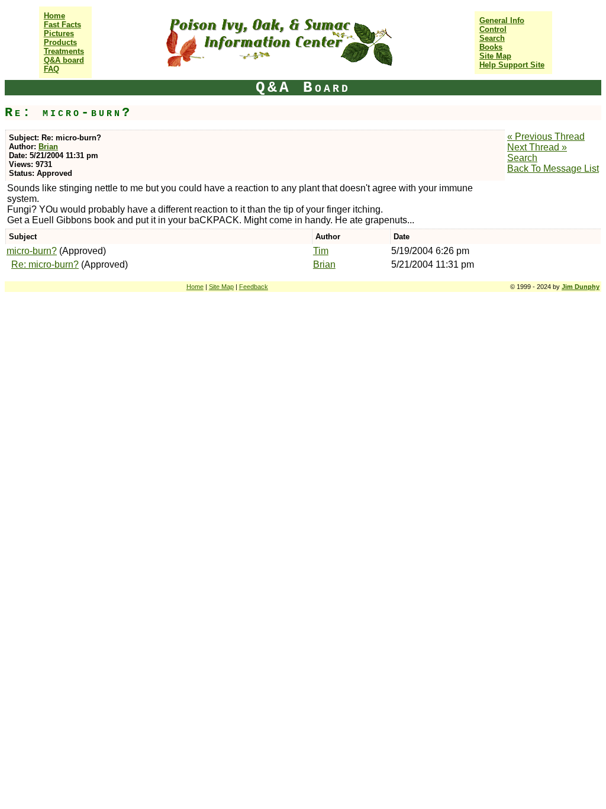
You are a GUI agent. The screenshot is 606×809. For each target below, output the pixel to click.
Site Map (495, 56)
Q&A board (64, 60)
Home (54, 15)
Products (60, 42)
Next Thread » (537, 147)
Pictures (59, 33)
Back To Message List (553, 168)
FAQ (51, 69)
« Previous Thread (546, 136)
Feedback (253, 286)
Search (492, 38)
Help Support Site (511, 64)
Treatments (64, 51)
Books (490, 47)
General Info (501, 20)
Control (493, 29)
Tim (320, 251)
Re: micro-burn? (45, 264)
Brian (48, 146)
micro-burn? (32, 251)
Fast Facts (62, 24)
